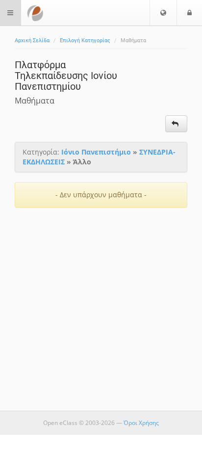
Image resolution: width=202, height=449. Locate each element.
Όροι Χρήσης (141, 423)
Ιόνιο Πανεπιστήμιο (96, 152)
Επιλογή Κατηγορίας (85, 40)
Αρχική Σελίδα (32, 40)
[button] (163, 13)
